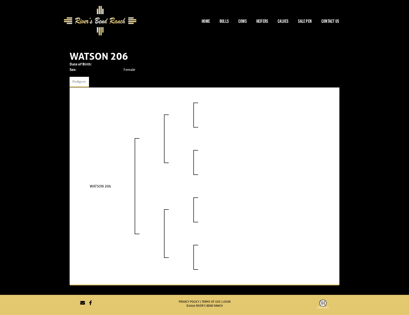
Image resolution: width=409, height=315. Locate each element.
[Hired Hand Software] (323, 305)
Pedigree (79, 81)
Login (226, 302)
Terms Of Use (211, 302)
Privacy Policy (189, 302)
